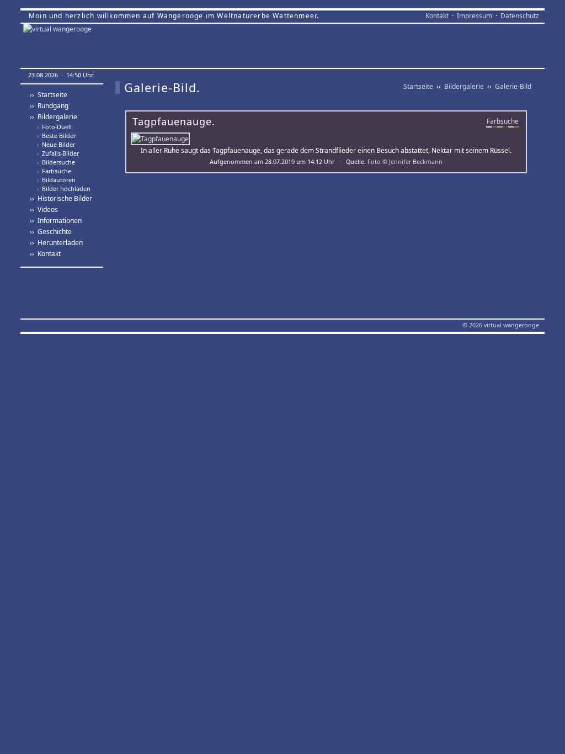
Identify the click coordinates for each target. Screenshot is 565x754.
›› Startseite (48, 94)
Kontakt (437, 15)
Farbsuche (54, 171)
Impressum (474, 15)
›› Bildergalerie (53, 116)
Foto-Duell (54, 127)
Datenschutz (519, 15)
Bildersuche (56, 162)
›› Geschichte (51, 231)
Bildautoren (56, 180)
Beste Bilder (56, 136)
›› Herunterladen (56, 242)
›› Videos (44, 209)
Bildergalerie (464, 86)
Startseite (418, 86)
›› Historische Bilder (61, 198)
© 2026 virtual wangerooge (500, 325)
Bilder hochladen (63, 189)
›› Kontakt (45, 253)
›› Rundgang (49, 105)
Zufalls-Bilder (58, 153)
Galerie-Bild (513, 86)
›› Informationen (56, 220)
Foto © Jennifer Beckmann (405, 161)
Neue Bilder (56, 144)
